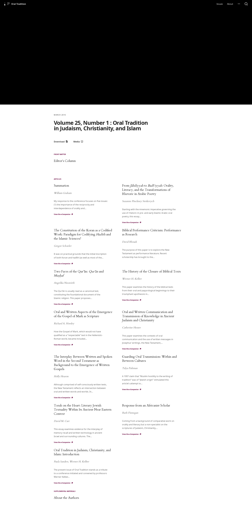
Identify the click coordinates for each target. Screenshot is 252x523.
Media (76, 141)
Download (59, 141)
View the (62, 214)
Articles (57, 179)
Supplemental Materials (64, 491)
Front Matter (60, 154)
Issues (220, 3)
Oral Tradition (18, 3)
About (230, 3)
